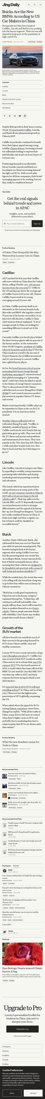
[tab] (16, 866)
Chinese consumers (18, 708)
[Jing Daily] (11, 5)
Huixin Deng (6, 749)
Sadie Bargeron (12, 795)
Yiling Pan (5, 259)
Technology (31, 42)
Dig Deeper (6, 108)
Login (29, 1036)
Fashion (5, 895)
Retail (4, 262)
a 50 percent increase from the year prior (21, 286)
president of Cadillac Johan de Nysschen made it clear (22, 348)
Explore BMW (6, 924)
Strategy (39, 42)
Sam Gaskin (14, 749)
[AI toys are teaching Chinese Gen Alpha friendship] (4, 795)
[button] (29, 4)
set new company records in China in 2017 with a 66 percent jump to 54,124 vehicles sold (22, 495)
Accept (33, 1093)
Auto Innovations (20, 908)
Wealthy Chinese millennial (14, 420)
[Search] (34, 4)
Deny (12, 1093)
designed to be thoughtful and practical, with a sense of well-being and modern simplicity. (22, 568)
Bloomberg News (13, 776)
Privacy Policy (26, 230)
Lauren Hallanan (7, 42)
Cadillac (27, 129)
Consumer (11, 262)
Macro (5, 883)
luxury (25, 426)
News (18, 779)
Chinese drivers (17, 148)
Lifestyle (5, 908)
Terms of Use (36, 230)
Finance (19, 807)
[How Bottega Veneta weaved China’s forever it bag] (22, 954)
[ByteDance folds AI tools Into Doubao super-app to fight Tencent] (4, 786)
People (12, 908)
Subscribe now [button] (22, 1029)
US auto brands (16, 129)
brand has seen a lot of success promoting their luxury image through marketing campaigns (21, 371)
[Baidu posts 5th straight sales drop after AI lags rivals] (4, 805)
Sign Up (37, 223)
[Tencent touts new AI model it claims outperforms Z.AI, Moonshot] (4, 776)
